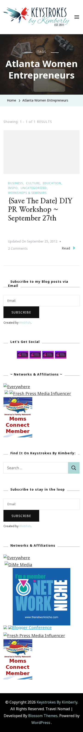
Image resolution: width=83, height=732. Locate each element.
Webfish (25, 323)
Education (52, 183)
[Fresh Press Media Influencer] (40, 393)
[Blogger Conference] (30, 628)
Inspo (13, 188)
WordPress (40, 722)
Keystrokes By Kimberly (57, 702)
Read (66, 248)
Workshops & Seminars (27, 193)
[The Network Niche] (41, 571)
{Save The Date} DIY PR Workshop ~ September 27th (40, 210)
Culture (33, 183)
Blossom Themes (43, 715)
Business (15, 183)
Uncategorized (34, 188)
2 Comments (18, 249)
